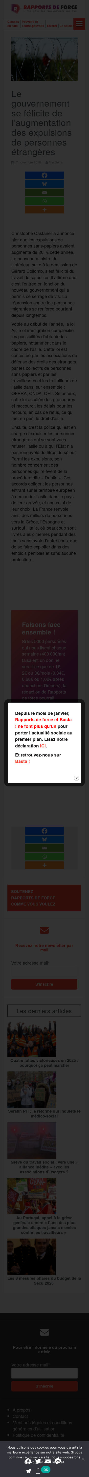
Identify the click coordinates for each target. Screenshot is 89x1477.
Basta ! (22, 761)
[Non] (82, 1459)
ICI (43, 746)
